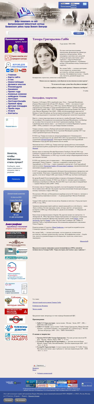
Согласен (8, 400)
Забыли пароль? (74, 6)
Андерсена (36, 220)
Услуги (11, 111)
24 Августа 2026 (16, 197)
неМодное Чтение (17, 96)
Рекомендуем (15, 87)
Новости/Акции (16, 82)
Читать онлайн (37, 309)
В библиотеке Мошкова (40, 306)
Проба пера (14, 108)
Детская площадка (17, 106)
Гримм (48, 220)
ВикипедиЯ (84, 241)
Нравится (36, 368)
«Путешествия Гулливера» (64, 166)
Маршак (35, 148)
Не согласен (20, 400)
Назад (34, 370)
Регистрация (66, 6)
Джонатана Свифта (50, 166)
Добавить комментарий (44, 373)
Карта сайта (14, 77)
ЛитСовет (13, 99)
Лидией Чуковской (47, 139)
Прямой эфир (15, 103)
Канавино (13, 89)
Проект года (14, 91)
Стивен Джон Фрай (16, 200)
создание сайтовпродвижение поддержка (9, 382)
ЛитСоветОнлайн (17, 101)
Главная (12, 75)
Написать (16, 179)
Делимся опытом (17, 84)
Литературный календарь (16, 193)
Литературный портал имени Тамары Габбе (47, 302)
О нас (11, 79)
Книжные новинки (17, 94)
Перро (76, 218)
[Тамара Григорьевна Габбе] (45, 73)
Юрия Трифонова (58, 227)
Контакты (13, 113)
